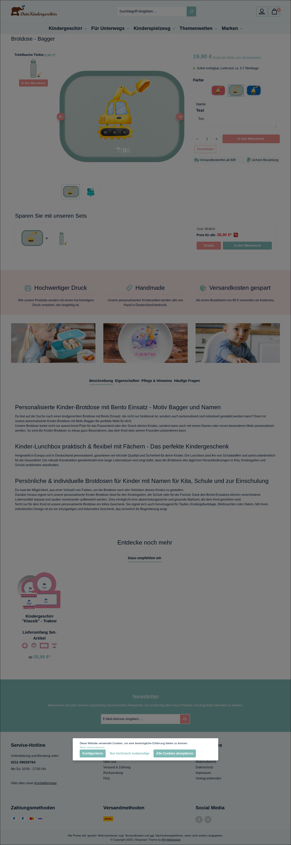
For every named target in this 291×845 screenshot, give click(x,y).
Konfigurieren (92, 753)
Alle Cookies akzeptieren (174, 753)
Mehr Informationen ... (94, 747)
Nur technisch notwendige (129, 753)
